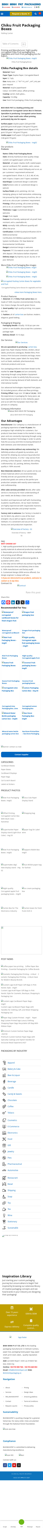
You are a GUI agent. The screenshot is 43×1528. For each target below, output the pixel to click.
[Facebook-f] (5, 1465)
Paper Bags (5, 777)
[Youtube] (14, 1465)
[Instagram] (19, 1465)
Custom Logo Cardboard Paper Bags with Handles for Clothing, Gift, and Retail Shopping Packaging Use (19, 1010)
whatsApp (13, 1527)
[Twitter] (10, 1465)
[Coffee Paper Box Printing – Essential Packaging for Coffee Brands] (12, 966)
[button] (2, 14)
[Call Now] (21, 1523)
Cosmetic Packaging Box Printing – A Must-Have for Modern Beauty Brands (20, 977)
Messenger (29, 1527)
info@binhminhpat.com (17, 1370)
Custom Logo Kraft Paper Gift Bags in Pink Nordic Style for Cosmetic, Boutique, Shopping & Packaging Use (20, 993)
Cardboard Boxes (8, 766)
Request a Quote (38, 1527)
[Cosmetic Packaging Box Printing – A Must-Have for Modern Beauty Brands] (18, 974)
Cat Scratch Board (8, 780)
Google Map (5, 1527)
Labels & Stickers (8, 784)
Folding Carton (7, 33)
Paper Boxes (6, 769)
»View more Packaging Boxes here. (28, 292)
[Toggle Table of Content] (22, 44)
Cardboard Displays (9, 773)
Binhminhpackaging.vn (12, 1373)
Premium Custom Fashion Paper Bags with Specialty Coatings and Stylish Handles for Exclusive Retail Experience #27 (18, 1040)
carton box (19, 314)
